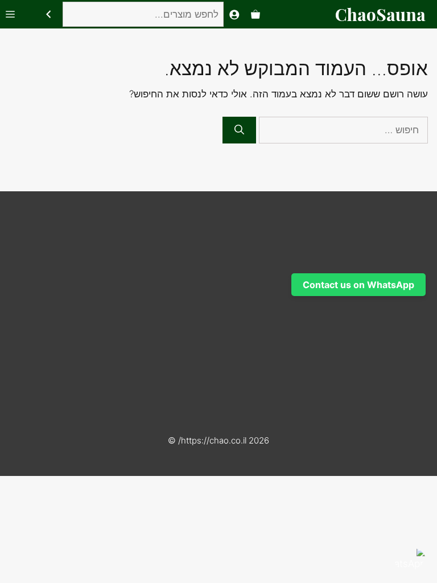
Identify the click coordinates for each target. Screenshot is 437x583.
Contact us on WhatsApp (358, 284)
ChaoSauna (380, 14)
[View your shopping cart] (255, 14)
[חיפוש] (48, 14)
